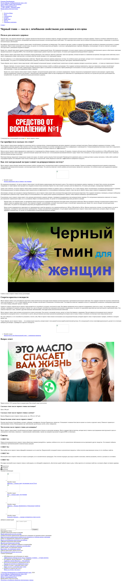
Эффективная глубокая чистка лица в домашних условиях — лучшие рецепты (26, 557)
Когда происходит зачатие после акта (11, 552)
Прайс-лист (7, 19)
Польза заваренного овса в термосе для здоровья (17, 181)
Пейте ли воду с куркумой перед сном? (15, 566)
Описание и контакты (10, 22)
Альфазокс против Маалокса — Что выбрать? (17, 560)
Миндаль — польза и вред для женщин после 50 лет (22, 483)
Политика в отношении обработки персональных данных (17, 580)
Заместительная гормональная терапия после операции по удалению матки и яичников (25, 537)
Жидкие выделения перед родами (10, 543)
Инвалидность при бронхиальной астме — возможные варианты (22, 335)
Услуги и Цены (8, 13)
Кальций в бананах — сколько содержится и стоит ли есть (23, 517)
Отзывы (6, 17)
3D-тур (6, 20)
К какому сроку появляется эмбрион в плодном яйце (16, 546)
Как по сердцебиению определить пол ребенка (14, 540)
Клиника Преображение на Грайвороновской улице (16, 572)
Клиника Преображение (7, 1)
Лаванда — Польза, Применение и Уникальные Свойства (23, 505)
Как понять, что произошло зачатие (11, 549)
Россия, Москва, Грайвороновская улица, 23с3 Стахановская (14, 4)
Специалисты (8, 16)
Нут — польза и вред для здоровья (17, 494)
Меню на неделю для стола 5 (12, 569)
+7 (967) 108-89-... (10, 7)
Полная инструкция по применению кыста (16, 563)
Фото (5, 14)
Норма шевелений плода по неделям (11, 534)
